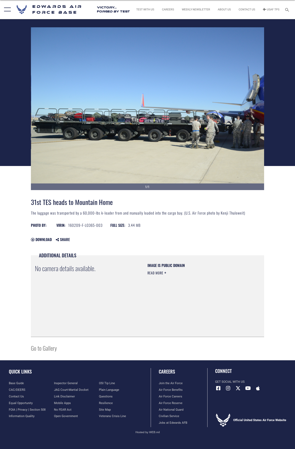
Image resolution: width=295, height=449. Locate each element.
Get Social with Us (230, 382)
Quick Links (20, 371)
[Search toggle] (287, 9)
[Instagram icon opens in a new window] (228, 388)
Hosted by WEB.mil (147, 432)
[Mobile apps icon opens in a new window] (258, 388)
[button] (6, 9)
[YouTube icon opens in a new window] (248, 388)
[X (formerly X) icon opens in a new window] (238, 388)
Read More (156, 273)
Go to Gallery (44, 348)
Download (43, 239)
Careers (167, 371)
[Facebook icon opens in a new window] (218, 388)
